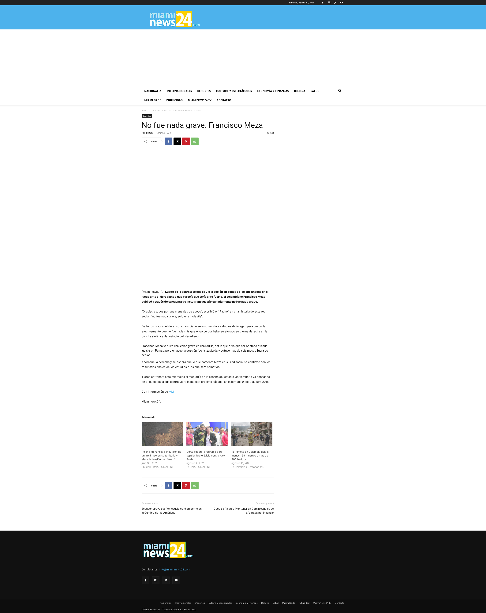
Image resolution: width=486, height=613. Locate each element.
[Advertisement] (243, 58)
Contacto (224, 100)
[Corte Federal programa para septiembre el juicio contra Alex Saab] (206, 434)
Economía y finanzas (273, 91)
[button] (339, 91)
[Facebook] (323, 2)
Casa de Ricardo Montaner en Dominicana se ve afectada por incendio (244, 510)
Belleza (299, 91)
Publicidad (174, 100)
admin (149, 132)
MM (171, 391)
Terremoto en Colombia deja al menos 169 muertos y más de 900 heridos (250, 455)
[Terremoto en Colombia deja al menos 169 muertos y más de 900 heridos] (251, 434)
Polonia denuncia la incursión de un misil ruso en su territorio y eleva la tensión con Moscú (161, 455)
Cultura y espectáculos (234, 91)
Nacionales (153, 91)
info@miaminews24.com (174, 569)
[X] (335, 2)
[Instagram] (329, 2)
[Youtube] (341, 2)
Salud (315, 91)
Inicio (144, 110)
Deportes (204, 91)
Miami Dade (152, 100)
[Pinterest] (186, 141)
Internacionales (179, 91)
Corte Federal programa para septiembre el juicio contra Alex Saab (205, 455)
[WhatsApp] (195, 141)
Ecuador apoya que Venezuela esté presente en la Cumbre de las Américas (172, 510)
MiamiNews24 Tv (199, 100)
